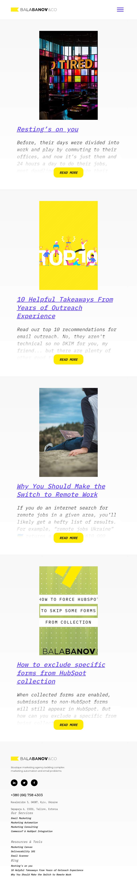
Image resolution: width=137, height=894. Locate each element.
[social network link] (14, 782)
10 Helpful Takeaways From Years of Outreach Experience (65, 307)
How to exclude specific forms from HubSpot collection (61, 672)
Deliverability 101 (23, 851)
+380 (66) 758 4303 (27, 795)
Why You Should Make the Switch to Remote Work (61, 490)
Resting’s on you (47, 129)
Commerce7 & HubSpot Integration (31, 831)
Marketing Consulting (24, 826)
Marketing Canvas (21, 847)
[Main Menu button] (120, 9)
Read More (68, 172)
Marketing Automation (24, 822)
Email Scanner (19, 855)
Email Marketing (21, 818)
